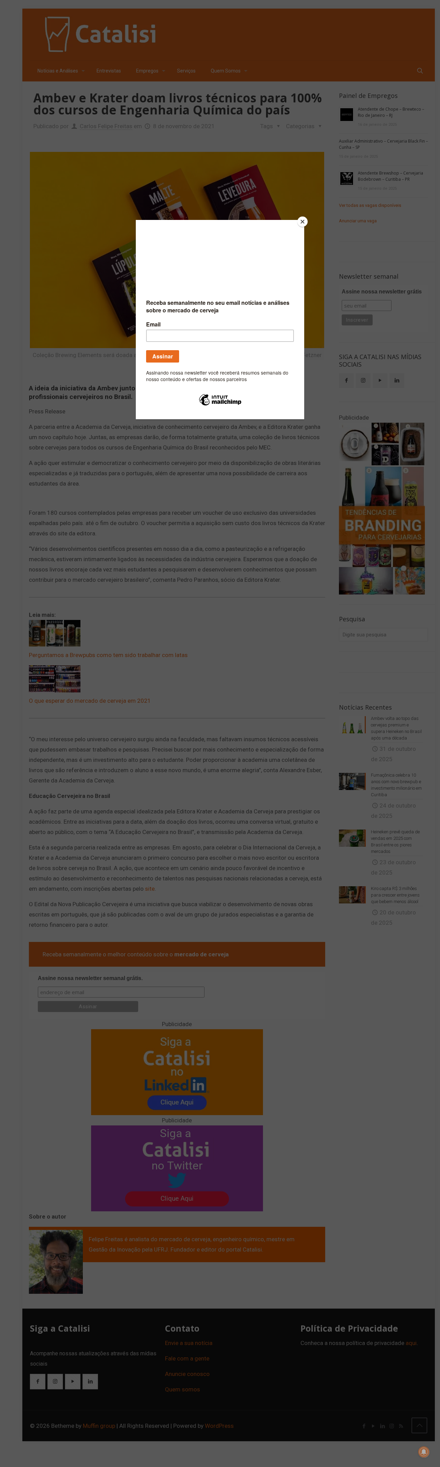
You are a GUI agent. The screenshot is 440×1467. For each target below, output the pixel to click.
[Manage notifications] (423, 1451)
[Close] (302, 221)
